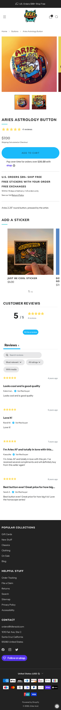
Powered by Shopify (30, 702)
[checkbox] (11, 369)
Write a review (30, 332)
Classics (6, 545)
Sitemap (6, 599)
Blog (4, 561)
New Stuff (7, 539)
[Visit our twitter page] (16, 649)
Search (5, 593)
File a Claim (7, 583)
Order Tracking (9, 577)
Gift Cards (7, 534)
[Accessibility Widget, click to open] (56, 706)
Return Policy (18, 195)
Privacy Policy (8, 604)
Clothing (6, 550)
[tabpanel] (30, 429)
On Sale (6, 555)
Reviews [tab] (12, 345)
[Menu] (4, 16)
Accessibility (8, 610)
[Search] (56, 16)
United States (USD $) (29, 673)
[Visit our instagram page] (9, 649)
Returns (6, 588)
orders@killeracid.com (13, 626)
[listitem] (30, 4)
